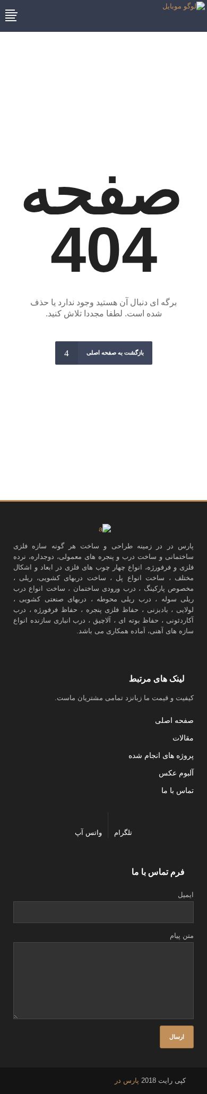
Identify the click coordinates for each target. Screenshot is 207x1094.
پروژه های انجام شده (161, 755)
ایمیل (186, 895)
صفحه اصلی (174, 720)
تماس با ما (177, 790)
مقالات (183, 738)
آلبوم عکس (176, 773)
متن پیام (182, 936)
